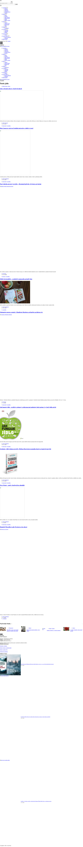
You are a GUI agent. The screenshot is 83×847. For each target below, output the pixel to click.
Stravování (6, 51)
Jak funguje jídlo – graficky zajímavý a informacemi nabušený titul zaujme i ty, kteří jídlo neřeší (28, 407)
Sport (5, 65)
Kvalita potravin (7, 52)
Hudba (6, 59)
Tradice (6, 73)
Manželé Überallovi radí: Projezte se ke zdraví (13, 527)
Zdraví (3, 61)
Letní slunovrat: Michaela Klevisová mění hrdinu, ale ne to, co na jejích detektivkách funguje (37, 664)
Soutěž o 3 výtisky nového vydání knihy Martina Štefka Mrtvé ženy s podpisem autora (36, 801)
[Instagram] (1, 43)
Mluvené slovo (7, 58)
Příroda (6, 71)
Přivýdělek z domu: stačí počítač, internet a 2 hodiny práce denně (13, 630)
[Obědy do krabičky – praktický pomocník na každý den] (15, 303)
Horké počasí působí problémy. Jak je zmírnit (33, 630)
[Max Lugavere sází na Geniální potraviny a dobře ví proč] (15, 174)
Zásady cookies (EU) (4, 649)
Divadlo (6, 56)
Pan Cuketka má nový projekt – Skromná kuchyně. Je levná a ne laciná (20, 184)
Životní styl (4, 72)
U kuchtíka (4, 48)
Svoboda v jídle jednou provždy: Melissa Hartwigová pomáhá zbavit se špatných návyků (25, 449)
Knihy (6, 55)
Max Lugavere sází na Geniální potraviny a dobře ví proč (16, 128)
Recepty (6, 53)
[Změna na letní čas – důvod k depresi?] (44, 629)
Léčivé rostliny (7, 63)
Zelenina (6, 49)
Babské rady (7, 64)
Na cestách (4, 68)
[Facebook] (0, 43)
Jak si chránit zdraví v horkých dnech (11, 88)
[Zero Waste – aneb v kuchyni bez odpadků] (12, 517)
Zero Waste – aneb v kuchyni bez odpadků (12, 485)
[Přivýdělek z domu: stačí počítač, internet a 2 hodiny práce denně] (3, 629)
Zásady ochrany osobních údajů (5, 647)
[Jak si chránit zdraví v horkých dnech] (21, 119)
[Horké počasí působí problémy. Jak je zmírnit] (23, 629)
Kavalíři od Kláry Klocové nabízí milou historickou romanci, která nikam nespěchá (35, 716)
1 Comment (4, 618)
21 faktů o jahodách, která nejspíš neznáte (76, 630)
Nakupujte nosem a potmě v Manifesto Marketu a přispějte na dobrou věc (21, 312)
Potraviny (6, 50)
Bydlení (3, 66)
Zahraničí (6, 70)
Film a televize (7, 57)
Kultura (3, 54)
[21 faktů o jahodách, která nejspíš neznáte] (66, 629)
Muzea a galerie (7, 60)
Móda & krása (4, 77)
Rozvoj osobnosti (8, 75)
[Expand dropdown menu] (7, 48)
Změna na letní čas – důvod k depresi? (54, 630)
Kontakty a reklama (3, 645)
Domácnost (7, 67)
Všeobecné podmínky (4, 651)
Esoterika (6, 76)
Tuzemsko (6, 69)
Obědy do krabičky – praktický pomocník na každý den (16, 279)
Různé (50, 628)
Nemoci (6, 62)
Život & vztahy (5, 74)
